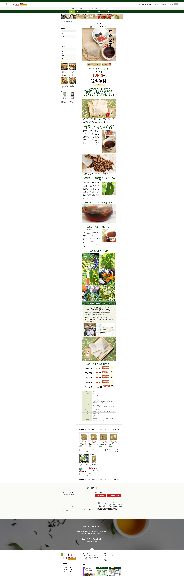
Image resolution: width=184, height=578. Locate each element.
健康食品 (91, 558)
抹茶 (82, 11)
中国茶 (104, 11)
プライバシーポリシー (64, 564)
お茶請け (91, 557)
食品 (80, 8)
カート (177, 4)
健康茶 (72, 11)
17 (90, 473)
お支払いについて (113, 555)
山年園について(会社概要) (146, 4)
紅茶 (99, 11)
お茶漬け (91, 559)
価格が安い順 (87, 429)
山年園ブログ (106, 560)
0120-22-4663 (69, 569)
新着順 (100, 429)
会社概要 (105, 559)
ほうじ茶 (93, 11)
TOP (139, 4)
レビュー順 (106, 429)
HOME (62, 21)
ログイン (172, 4)
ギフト (86, 8)
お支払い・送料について (157, 4)
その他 (63, 58)
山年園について (106, 555)
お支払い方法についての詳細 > (85, 509)
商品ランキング (95, 8)
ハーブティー (110, 11)
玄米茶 (87, 11)
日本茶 (77, 11)
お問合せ (164, 4)
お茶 (73, 8)
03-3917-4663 (65, 563)
